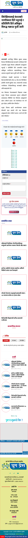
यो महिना (22, 341)
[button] (23, 11)
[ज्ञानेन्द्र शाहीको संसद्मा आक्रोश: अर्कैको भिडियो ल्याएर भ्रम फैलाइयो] (14, 258)
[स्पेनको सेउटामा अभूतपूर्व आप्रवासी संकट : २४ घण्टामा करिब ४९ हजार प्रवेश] (14, 283)
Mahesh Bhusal (19, 534)
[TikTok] (14, 473)
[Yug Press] (14, 3)
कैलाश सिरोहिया (5, 121)
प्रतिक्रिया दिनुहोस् (6, 193)
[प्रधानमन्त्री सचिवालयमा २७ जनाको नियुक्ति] (5, 407)
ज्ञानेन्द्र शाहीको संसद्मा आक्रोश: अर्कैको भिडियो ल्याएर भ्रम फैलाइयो (12, 269)
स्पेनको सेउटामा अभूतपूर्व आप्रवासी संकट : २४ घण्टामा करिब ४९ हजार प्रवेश (13, 294)
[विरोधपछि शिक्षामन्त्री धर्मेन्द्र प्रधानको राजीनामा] (14, 307)
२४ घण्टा (6, 341)
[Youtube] (18, 473)
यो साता (14, 341)
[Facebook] (10, 473)
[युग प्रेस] (2, 32)
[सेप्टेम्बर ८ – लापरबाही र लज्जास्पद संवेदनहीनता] (14, 432)
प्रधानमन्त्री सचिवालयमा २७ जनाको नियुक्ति (18, 407)
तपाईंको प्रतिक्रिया (6, 184)
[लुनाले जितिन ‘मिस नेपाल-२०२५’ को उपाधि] (11, 448)
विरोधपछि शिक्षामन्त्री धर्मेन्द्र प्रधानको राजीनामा (11, 319)
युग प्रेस (5, 32)
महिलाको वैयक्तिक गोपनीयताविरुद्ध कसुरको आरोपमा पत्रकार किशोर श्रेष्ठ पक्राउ (13, 244)
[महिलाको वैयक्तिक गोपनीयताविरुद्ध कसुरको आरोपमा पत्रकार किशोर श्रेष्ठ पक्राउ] (14, 233)
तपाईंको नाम (5, 178)
